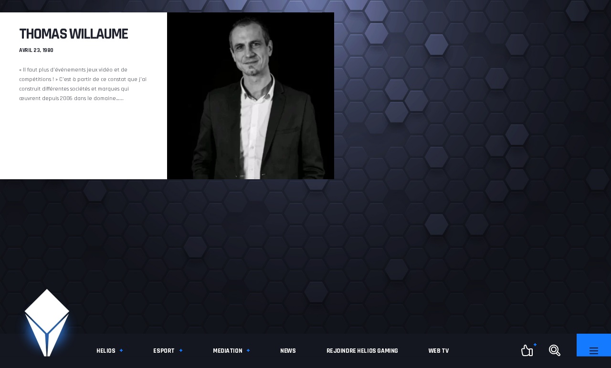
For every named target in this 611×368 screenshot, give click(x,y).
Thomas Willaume (73, 34)
